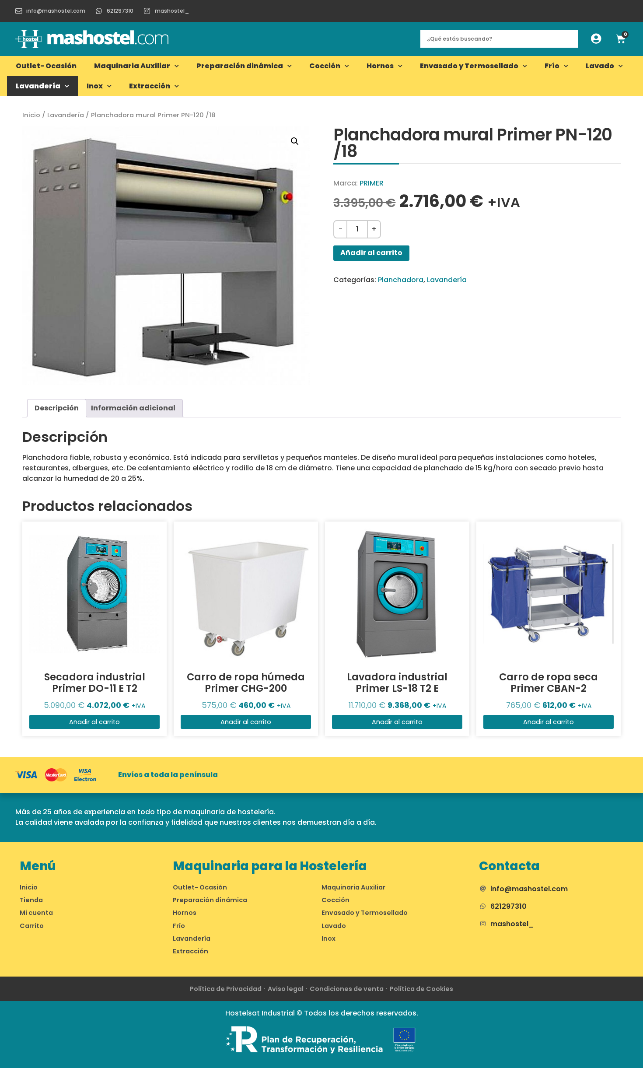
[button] (295, 141)
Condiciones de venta (347, 988)
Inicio (31, 115)
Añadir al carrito (371, 253)
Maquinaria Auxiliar (132, 66)
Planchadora (400, 280)
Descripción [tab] (57, 408)
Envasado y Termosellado (469, 66)
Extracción (149, 86)
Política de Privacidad (226, 988)
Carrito (32, 925)
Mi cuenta (36, 912)
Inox (95, 86)
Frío (552, 66)
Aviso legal (286, 988)
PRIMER (372, 183)
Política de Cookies (421, 988)
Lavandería (38, 86)
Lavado (600, 66)
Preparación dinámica (239, 66)
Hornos (380, 66)
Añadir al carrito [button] (94, 722)
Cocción (324, 66)
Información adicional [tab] (133, 408)
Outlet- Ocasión (46, 66)
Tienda (31, 900)
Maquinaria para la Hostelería (270, 866)
